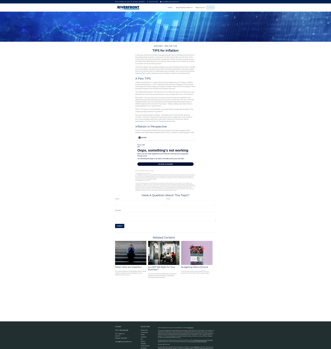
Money (143, 341)
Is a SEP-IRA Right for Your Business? (161, 268)
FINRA (195, 347)
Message (118, 210)
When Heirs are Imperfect (128, 267)
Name (117, 199)
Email (168, 199)
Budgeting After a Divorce (194, 267)
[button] (170, 7)
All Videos (144, 348)
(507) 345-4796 (153, 1)
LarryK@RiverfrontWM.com (170, 1)
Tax (142, 339)
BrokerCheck (190, 327)
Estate (143, 334)
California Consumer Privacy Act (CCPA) (204, 340)
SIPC (198, 347)
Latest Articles (145, 346)
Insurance (144, 337)
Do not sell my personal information (198, 341)
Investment (144, 332)
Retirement (144, 330)
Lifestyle (143, 343)
